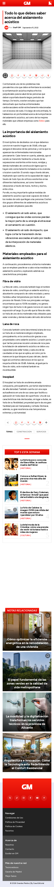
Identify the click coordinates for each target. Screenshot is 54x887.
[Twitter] (10, 798)
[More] (46, 422)
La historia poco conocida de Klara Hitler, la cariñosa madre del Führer (33, 462)
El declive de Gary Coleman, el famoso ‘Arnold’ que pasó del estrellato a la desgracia (34, 494)
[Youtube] (37, 798)
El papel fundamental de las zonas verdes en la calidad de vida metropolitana (27, 683)
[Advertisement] (27, 576)
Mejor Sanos (10, 876)
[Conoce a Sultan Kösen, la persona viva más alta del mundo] (11, 480)
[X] (24, 75)
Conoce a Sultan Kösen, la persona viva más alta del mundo (33, 478)
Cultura (25, 535)
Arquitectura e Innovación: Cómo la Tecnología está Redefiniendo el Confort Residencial (27, 764)
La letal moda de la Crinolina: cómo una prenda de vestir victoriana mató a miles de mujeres (34, 528)
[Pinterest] (30, 75)
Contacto (9, 849)
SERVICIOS (41, 432)
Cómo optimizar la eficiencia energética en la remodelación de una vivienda (27, 643)
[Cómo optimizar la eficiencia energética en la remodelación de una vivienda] (27, 631)
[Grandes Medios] (27, 3)
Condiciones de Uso (14, 818)
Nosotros (9, 845)
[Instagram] (23, 798)
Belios (42, 120)
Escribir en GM (11, 853)
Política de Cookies (14, 826)
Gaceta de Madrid (13, 872)
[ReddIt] (42, 75)
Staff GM (17, 27)
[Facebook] (18, 75)
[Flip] (36, 75)
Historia (25, 468)
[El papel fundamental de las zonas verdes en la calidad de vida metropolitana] (27, 671)
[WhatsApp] (12, 75)
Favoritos (9, 831)
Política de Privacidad (15, 822)
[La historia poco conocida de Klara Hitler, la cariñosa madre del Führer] (11, 464)
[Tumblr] (48, 75)
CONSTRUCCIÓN (24, 432)
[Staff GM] (6, 28)
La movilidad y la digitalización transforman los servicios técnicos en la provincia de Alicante (27, 721)
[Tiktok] (17, 798)
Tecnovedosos (11, 867)
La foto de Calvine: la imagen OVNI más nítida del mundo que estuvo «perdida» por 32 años (34, 511)
